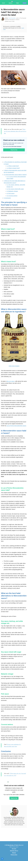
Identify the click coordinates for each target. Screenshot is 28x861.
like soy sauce (11, 381)
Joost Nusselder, (12, 18)
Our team (14, 848)
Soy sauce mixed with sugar (15, 189)
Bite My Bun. (11, 845)
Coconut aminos (11, 195)
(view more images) (14, 366)
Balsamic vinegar (12, 191)
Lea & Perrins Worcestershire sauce (16, 425)
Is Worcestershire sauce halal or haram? (15, 174)
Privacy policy (14, 854)
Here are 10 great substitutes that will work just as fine (15, 131)
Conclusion (7, 198)
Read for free (14, 149)
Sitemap (14, 852)
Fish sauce (10, 193)
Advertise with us (14, 850)
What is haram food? (13, 168)
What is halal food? (12, 166)
